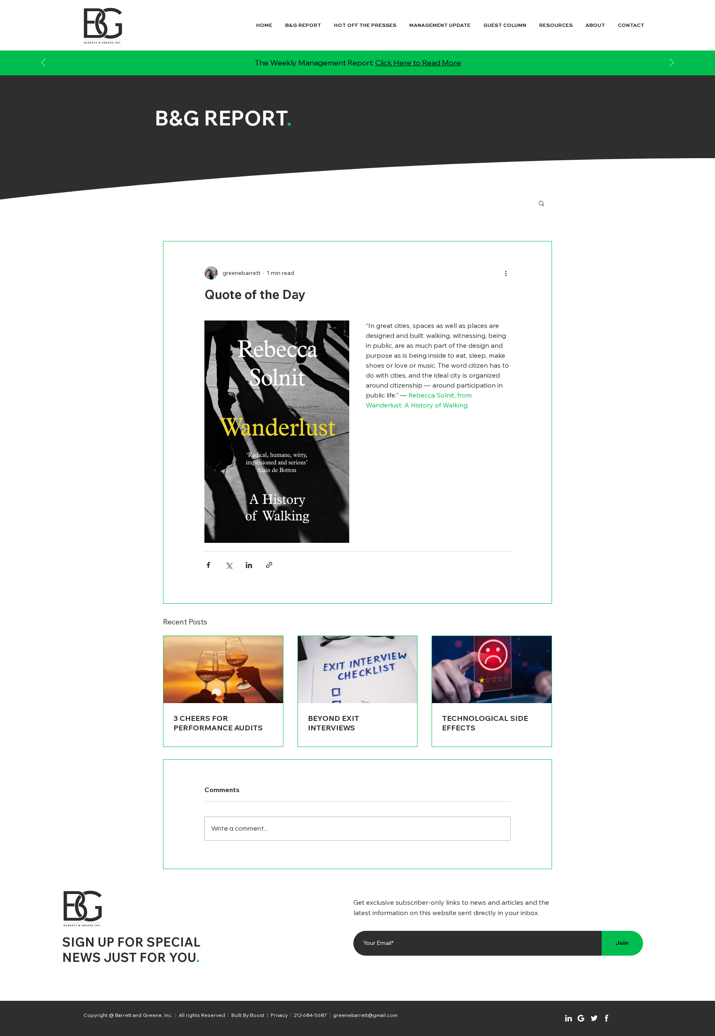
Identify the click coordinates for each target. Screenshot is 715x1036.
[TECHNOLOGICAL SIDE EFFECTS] (492, 669)
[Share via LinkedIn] (249, 565)
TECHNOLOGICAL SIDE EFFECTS (485, 722)
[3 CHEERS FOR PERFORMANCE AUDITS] (223, 669)
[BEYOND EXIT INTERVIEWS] (357, 669)
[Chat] (568, 1018)
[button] (541, 203)
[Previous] (43, 63)
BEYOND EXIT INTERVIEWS (333, 722)
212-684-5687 (310, 1015)
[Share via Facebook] (208, 565)
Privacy (279, 1015)
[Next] (671, 63)
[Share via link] (269, 565)
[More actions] (506, 273)
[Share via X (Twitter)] (229, 565)
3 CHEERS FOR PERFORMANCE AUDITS (218, 722)
